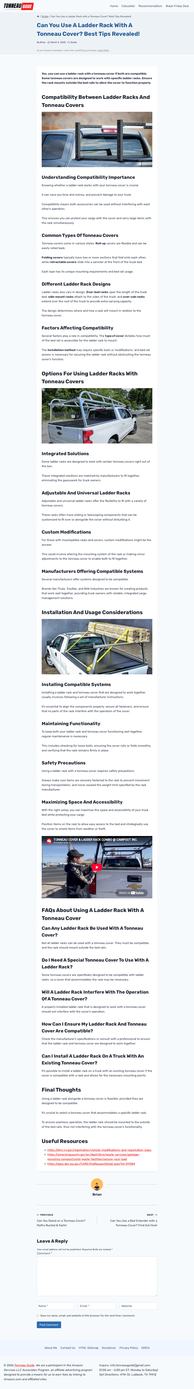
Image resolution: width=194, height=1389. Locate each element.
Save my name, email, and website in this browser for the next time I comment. (87, 1315)
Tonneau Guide (24, 1365)
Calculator (128, 6)
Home (114, 6)
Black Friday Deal (177, 6)
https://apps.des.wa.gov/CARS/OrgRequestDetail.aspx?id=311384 (91, 1164)
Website (126, 1306)
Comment (44, 1253)
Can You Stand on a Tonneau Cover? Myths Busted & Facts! (61, 1220)
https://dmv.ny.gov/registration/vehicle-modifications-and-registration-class (99, 1150)
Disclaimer (109, 1348)
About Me (50, 1348)
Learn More (103, 50)
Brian (43, 42)
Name (43, 1306)
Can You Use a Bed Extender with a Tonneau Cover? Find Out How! (133, 1220)
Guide (74, 42)
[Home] (38, 16)
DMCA (145, 1348)
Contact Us (67, 1348)
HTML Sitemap (88, 1348)
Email (84, 1306)
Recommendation (150, 6)
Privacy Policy (128, 1348)
